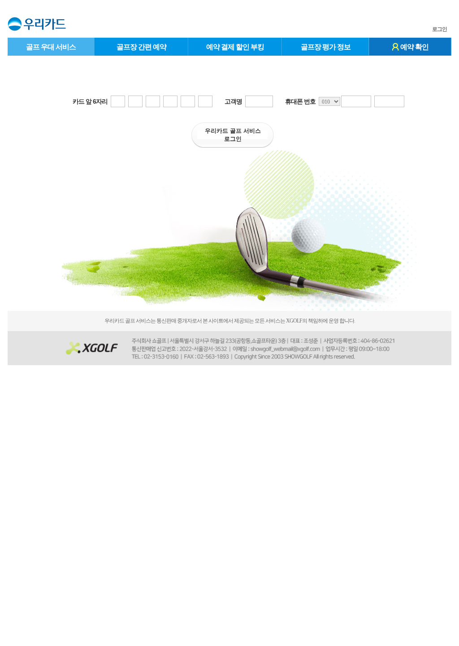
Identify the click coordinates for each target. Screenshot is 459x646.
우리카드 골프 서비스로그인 (233, 134)
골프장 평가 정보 (326, 47)
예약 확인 (414, 47)
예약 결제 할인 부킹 (235, 47)
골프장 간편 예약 (141, 47)
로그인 (439, 29)
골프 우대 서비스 (51, 47)
